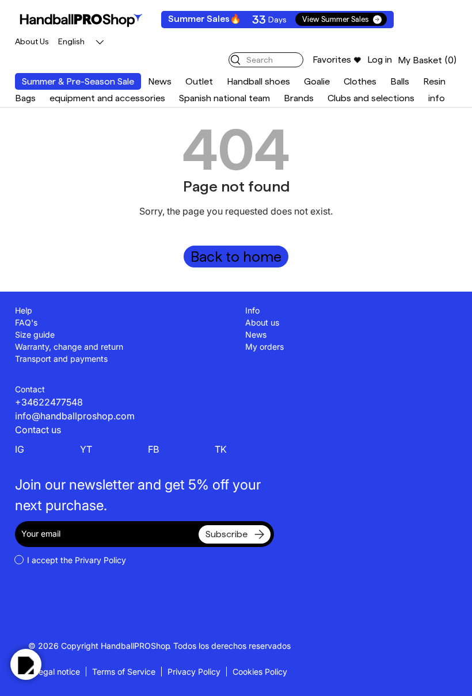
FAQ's (26, 322)
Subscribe (226, 534)
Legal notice (57, 671)
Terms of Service (123, 671)
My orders (264, 346)
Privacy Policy (194, 671)
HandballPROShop (135, 646)
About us (262, 322)
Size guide (35, 334)
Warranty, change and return (69, 346)
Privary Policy (100, 560)
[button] (427, 60)
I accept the (76, 560)
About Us (32, 41)
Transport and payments (61, 359)
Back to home (236, 256)
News (160, 81)
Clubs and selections (371, 98)
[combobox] (266, 59)
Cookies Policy (260, 671)
